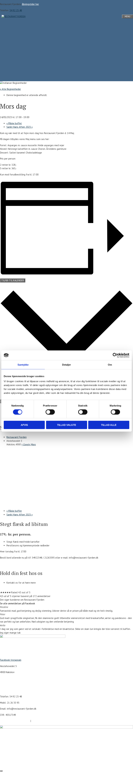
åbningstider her (30, 4)
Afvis (24, 425)
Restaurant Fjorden (16, 437)
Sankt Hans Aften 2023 (19, 126)
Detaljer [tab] (66, 364)
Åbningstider (6, 684)
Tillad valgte (66, 425)
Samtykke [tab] (23, 364)
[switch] (50, 411)
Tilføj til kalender (12, 280)
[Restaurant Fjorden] (13, 16)
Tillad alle (108, 425)
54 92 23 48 (16, 10)
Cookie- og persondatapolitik (15, 720)
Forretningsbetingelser (43, 720)
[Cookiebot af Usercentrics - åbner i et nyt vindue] (115, 355)
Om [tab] (110, 364)
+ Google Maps (28, 444)
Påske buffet (14, 123)
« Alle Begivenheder (10, 89)
